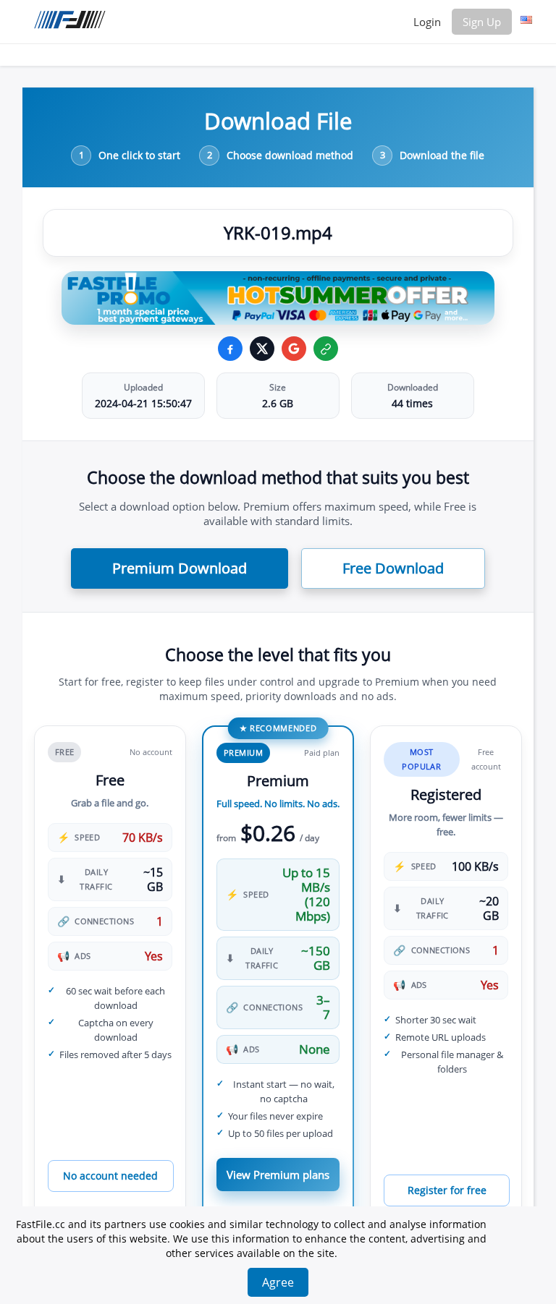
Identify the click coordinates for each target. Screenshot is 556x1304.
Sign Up (482, 21)
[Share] (294, 348)
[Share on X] (262, 348)
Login (427, 21)
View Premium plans (278, 1174)
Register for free (447, 1190)
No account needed (110, 1175)
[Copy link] (325, 348)
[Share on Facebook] (230, 348)
